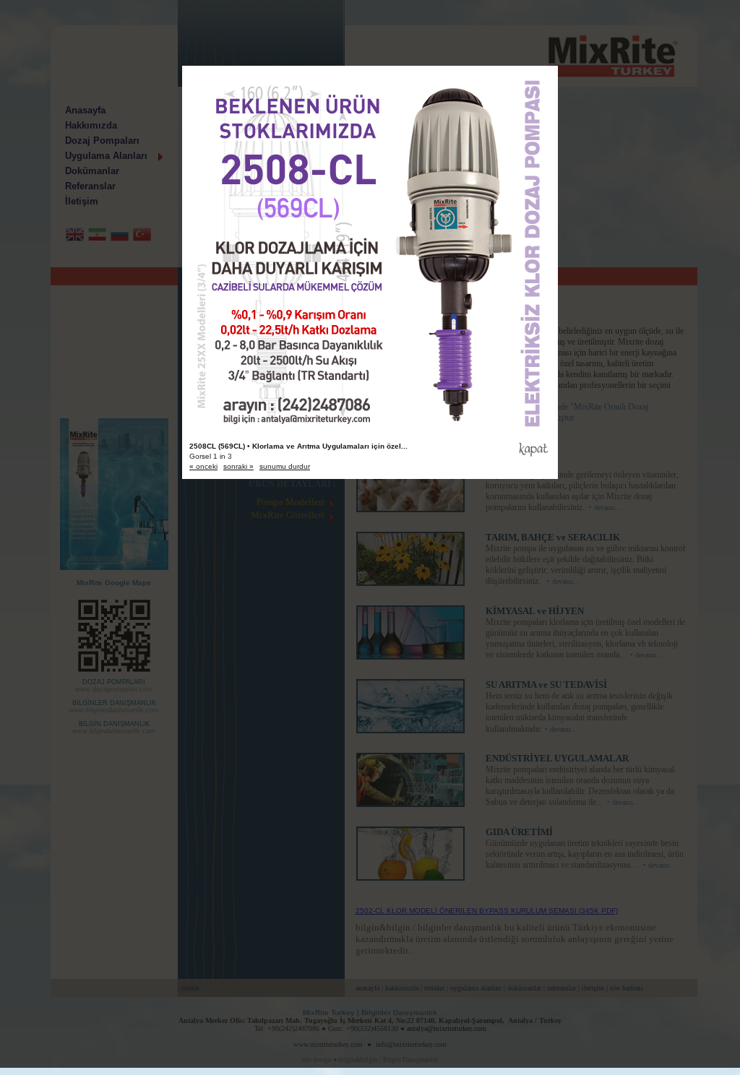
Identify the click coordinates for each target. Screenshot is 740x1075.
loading (370, 227)
